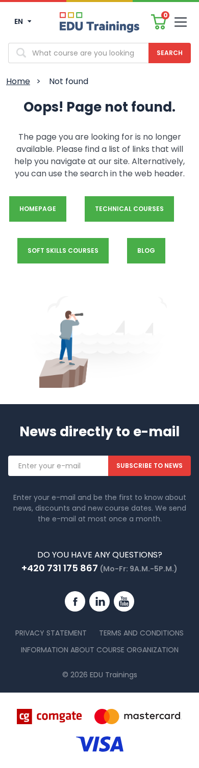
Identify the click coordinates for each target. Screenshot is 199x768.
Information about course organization (100, 650)
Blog (146, 250)
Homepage (37, 208)
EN (19, 21)
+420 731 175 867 (59, 568)
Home (18, 81)
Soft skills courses (63, 250)
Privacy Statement (51, 633)
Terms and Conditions (141, 633)
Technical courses (129, 208)
